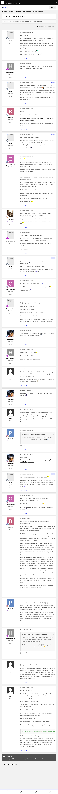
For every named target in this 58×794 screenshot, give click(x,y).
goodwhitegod (10, 165)
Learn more (3, 2)
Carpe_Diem (10, 219)
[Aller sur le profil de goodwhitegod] (10, 159)
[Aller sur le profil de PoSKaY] (10, 433)
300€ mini (38, 213)
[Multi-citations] (21, 58)
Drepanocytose (10, 241)
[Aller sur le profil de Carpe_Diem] (10, 213)
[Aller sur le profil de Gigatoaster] (10, 333)
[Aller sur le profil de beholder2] (10, 111)
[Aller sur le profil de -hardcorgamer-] (10, 66)
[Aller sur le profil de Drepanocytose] (10, 235)
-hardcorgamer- (10, 72)
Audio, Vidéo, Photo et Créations (33, 21)
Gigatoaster (10, 339)
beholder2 (10, 117)
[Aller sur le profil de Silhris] (4, 21)
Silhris (9, 21)
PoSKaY (10, 439)
